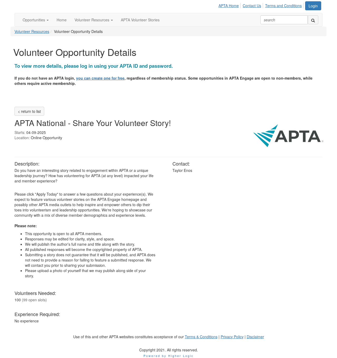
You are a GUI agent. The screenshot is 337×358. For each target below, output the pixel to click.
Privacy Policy (232, 336)
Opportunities (34, 19)
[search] (313, 19)
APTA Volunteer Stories (140, 19)
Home (62, 19)
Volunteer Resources (92, 19)
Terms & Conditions (201, 336)
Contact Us (252, 5)
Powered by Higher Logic (168, 356)
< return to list (29, 111)
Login (313, 5)
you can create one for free (100, 78)
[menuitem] (230, 4)
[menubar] (261, 4)
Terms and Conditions (283, 5)
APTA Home (229, 5)
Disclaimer (255, 336)
